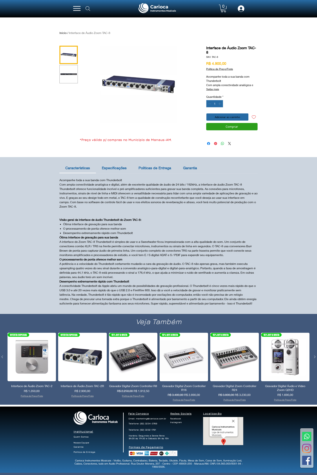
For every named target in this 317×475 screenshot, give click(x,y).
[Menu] (76, 8)
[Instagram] (306, 448)
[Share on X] (229, 143)
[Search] (88, 8)
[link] (77, 168)
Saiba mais (212, 89)
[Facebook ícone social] (306, 460)
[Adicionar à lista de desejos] (254, 117)
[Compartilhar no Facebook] (208, 143)
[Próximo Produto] (315, 357)
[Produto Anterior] (2, 357)
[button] (223, 8)
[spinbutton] (214, 103)
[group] (158, 367)
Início (63, 33)
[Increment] (220, 103)
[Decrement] (209, 103)
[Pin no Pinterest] (215, 143)
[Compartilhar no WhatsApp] (222, 143)
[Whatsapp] (306, 436)
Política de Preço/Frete (219, 68)
